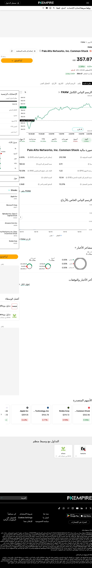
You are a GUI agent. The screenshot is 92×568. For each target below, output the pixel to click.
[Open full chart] (21, 92)
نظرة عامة (87, 83)
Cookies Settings (25, 518)
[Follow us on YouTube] (46, 8)
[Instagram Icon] (72, 508)
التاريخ (61, 83)
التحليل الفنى (45, 83)
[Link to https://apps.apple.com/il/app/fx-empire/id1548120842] (86, 516)
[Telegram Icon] (68, 508)
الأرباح (54, 83)
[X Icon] (90, 508)
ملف (79, 83)
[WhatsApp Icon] (63, 508)
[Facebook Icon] (86, 508)
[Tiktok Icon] (59, 508)
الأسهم (90, 42)
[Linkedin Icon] (81, 508)
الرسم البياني (70, 83)
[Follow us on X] (54, 8)
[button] (87, 3)
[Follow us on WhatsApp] (50, 8)
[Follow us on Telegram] (43, 8)
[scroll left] (4, 414)
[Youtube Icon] (77, 508)
